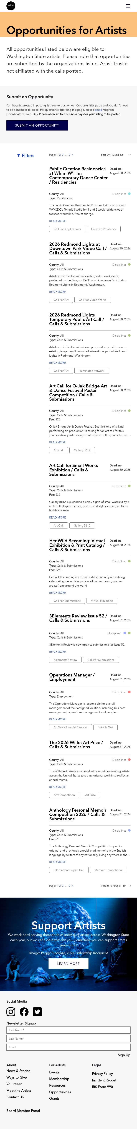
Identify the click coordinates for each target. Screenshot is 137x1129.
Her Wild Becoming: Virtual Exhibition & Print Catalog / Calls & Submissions (77, 545)
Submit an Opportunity (37, 125)
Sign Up (124, 1055)
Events (54, 1072)
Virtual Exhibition (102, 600)
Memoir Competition (108, 870)
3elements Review (65, 659)
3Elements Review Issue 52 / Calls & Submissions (78, 618)
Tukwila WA (105, 727)
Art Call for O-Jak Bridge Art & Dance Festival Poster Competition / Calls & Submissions (78, 392)
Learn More (68, 964)
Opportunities (60, 1092)
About (11, 1065)
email (98, 109)
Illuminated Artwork (91, 370)
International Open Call (69, 870)
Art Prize (90, 795)
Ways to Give (16, 1077)
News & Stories (18, 1071)
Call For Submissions (67, 600)
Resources (57, 1085)
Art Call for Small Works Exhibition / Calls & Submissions (73, 470)
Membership (59, 1079)
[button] (129, 193)
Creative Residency (103, 229)
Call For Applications (67, 229)
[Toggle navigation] (128, 5)
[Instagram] (10, 1012)
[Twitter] (37, 1012)
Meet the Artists (18, 1090)
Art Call (59, 450)
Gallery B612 (82, 450)
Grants (54, 1098)
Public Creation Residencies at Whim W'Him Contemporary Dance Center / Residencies (78, 175)
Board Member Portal (23, 1110)
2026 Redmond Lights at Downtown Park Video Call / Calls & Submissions (78, 248)
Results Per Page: (111, 885)
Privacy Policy (102, 1073)
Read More (57, 221)
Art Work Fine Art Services (71, 727)
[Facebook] (24, 1012)
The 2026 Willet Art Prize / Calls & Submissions (76, 745)
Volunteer (14, 1084)
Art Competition (64, 795)
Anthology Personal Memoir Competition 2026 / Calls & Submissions (77, 814)
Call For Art (61, 300)
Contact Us (15, 1097)
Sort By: (105, 154)
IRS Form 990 (102, 1087)
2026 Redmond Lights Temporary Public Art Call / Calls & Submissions (76, 319)
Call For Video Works (92, 300)
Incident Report (104, 1080)
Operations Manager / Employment (72, 677)
